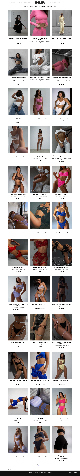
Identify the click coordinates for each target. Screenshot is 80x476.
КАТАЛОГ (12, 2)
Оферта (30, 472)
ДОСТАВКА (27, 2)
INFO (63, 2)
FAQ (59, 2)
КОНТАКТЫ (53, 2)
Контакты (49, 472)
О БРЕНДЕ (19, 2)
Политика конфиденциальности (39, 472)
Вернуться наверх (73, 472)
